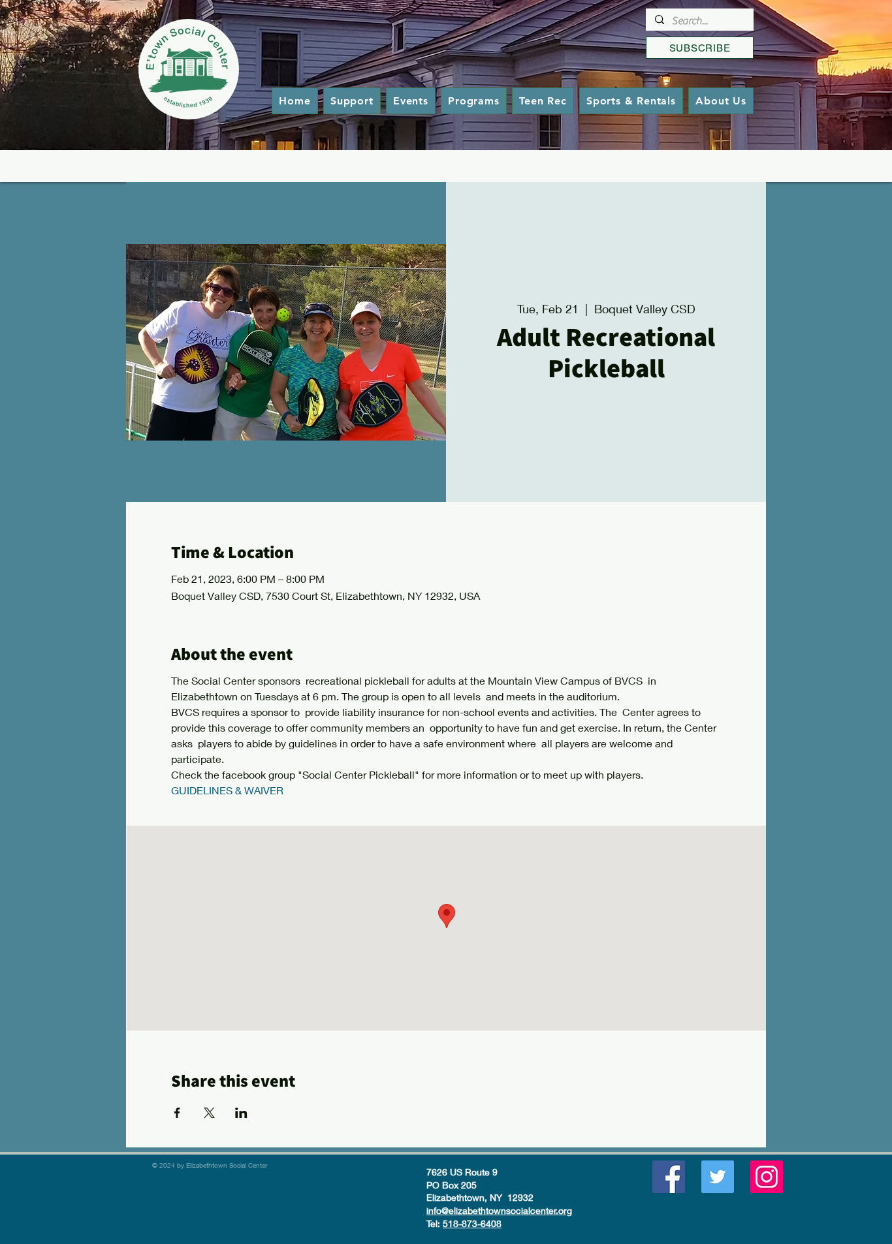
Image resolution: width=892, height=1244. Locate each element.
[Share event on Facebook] (177, 1113)
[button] (474, 100)
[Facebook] (668, 1176)
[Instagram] (766, 1176)
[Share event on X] (209, 1113)
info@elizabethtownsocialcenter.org (499, 1210)
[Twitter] (717, 1176)
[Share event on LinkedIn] (241, 1113)
